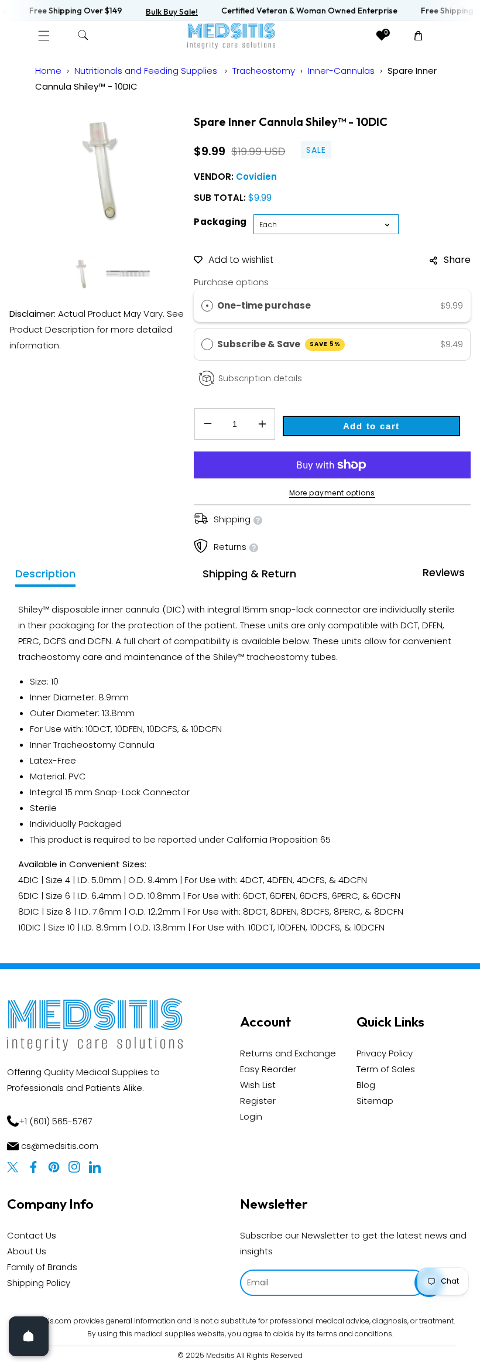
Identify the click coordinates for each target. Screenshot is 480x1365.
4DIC (28, 880)
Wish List (258, 1085)
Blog (365, 1085)
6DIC (28, 896)
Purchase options (231, 282)
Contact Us (31, 1235)
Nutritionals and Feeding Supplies (147, 70)
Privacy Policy (384, 1053)
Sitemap (374, 1100)
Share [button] (457, 259)
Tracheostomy (263, 70)
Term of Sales (385, 1069)
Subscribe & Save (279, 344)
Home (48, 70)
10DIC (29, 927)
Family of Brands (42, 1267)
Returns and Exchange (288, 1053)
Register (258, 1100)
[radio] (207, 306)
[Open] (29, 1336)
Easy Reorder (268, 1069)
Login (251, 1116)
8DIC (28, 911)
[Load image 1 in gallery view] (82, 274)
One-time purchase (264, 305)
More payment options (332, 493)
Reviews (444, 572)
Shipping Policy (38, 1283)
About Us (26, 1251)
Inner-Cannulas (341, 70)
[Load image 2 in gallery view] (128, 274)
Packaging (220, 221)
